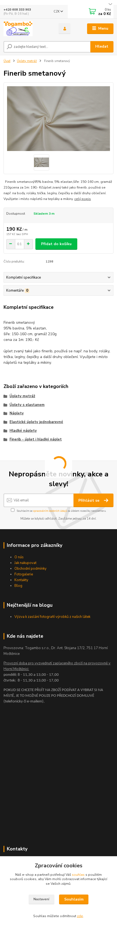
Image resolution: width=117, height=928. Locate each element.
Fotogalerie (23, 574)
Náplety (17, 413)
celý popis (82, 199)
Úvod (7, 61)
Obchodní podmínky (30, 568)
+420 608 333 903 (17, 10)
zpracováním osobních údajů (50, 511)
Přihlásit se (89, 500)
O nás (19, 557)
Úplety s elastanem (27, 404)
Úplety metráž (27, 61)
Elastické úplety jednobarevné (36, 422)
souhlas (78, 874)
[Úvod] (26, 28)
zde (80, 916)
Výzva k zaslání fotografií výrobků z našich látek (52, 616)
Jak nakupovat (25, 562)
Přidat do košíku (56, 243)
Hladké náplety (23, 430)
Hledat (101, 46)
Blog (18, 585)
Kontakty (21, 580)
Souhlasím (74, 899)
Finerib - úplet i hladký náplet (36, 439)
